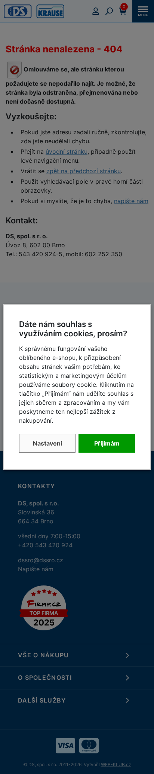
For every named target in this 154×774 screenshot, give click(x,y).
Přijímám (107, 443)
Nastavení (47, 443)
